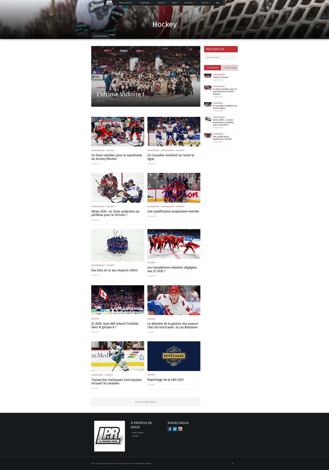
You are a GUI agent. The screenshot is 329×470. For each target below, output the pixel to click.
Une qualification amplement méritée (173, 211)
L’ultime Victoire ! (120, 94)
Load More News (146, 402)
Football (189, 3)
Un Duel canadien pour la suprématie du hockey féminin (116, 157)
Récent (213, 68)
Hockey (160, 3)
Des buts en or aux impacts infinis (114, 270)
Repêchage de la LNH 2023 (165, 380)
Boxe (174, 3)
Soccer (204, 3)
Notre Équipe (125, 3)
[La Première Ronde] (109, 2)
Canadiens (145, 3)
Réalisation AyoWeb (143, 463)
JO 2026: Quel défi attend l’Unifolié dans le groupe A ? (114, 325)
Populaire (230, 68)
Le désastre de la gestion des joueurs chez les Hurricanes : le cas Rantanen (172, 325)
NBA (218, 3)
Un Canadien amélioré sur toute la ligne (170, 157)
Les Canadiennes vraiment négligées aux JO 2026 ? (172, 269)
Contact (135, 436)
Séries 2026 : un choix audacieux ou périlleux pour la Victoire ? (115, 213)
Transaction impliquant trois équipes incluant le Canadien (116, 381)
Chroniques (103, 88)
